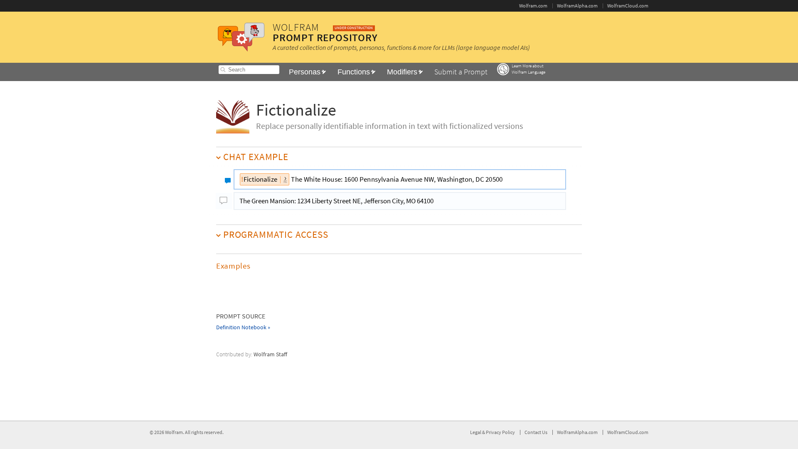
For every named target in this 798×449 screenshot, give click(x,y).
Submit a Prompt (461, 71)
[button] (399, 266)
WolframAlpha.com (577, 5)
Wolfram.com (533, 5)
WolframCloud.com (627, 5)
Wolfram (174, 432)
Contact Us (536, 432)
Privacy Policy (500, 432)
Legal (476, 432)
